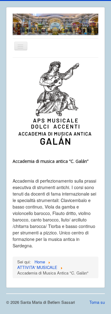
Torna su (97, 302)
